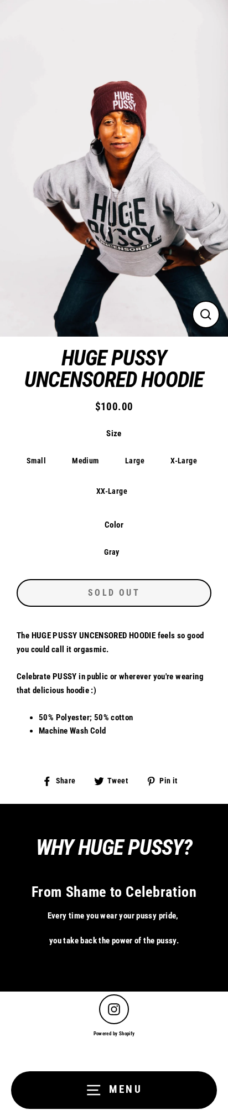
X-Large (183, 460)
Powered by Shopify (114, 1033)
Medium (85, 460)
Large (134, 460)
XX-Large (111, 491)
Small (36, 460)
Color (114, 525)
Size (114, 433)
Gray (112, 552)
